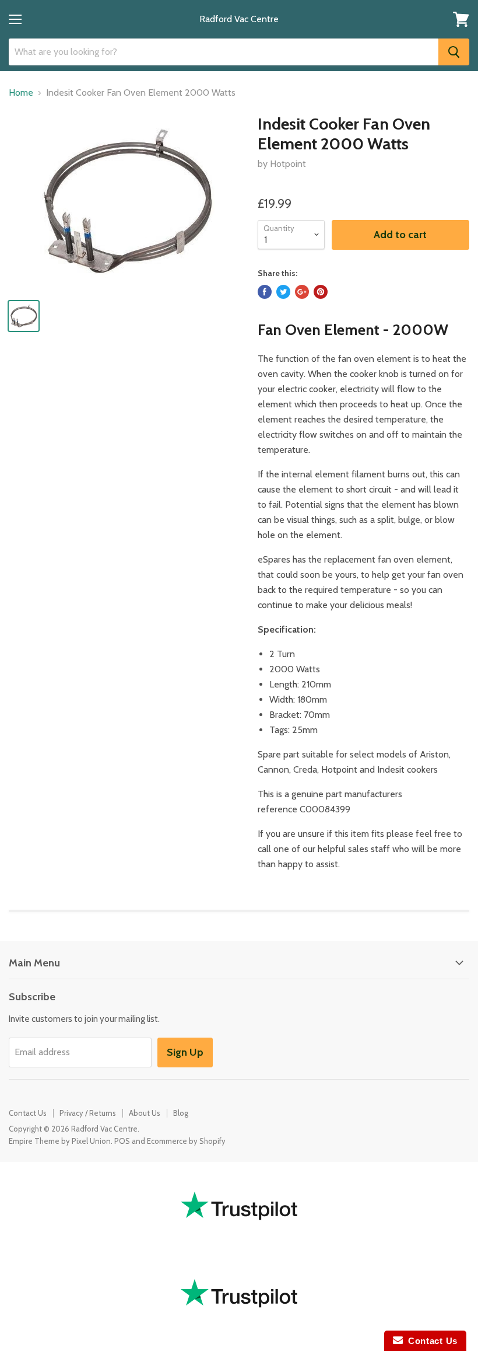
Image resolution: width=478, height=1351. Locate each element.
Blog (180, 1113)
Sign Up (185, 1052)
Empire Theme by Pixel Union (60, 1141)
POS (122, 1141)
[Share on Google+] (302, 292)
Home (21, 93)
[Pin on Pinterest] (321, 292)
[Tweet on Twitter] (283, 292)
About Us (144, 1113)
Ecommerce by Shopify (186, 1141)
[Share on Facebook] (265, 292)
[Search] (453, 52)
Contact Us (28, 1113)
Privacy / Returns (87, 1113)
